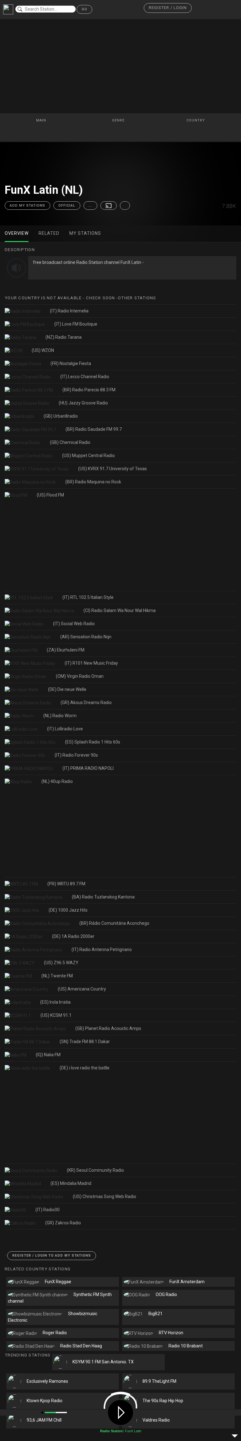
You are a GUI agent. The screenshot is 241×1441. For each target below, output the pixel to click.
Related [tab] (49, 233)
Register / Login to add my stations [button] (51, 1255)
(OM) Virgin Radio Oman (80, 676)
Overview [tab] (17, 233)
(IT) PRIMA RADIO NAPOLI (88, 768)
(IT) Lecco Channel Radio (84, 376)
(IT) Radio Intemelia (69, 310)
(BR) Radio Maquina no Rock (93, 481)
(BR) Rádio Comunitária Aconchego (114, 923)
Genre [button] (119, 120)
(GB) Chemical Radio (70, 442)
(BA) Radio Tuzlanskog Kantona (103, 896)
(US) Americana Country (82, 988)
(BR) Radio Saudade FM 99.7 (94, 429)
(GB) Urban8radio (61, 416)
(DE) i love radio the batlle (85, 1067)
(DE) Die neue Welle (67, 689)
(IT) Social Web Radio (74, 623)
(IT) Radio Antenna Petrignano (102, 949)
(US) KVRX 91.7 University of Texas (112, 468)
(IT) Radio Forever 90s (76, 755)
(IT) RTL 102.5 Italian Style (88, 597)
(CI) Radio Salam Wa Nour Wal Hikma (119, 610)
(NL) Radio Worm (60, 715)
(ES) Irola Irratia (55, 1002)
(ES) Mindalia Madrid (71, 1183)
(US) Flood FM (50, 494)
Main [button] (41, 120)
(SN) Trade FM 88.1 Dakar (85, 1041)
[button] (168, 8)
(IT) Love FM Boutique (75, 324)
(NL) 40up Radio (57, 781)
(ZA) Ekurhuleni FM (65, 649)
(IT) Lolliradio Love (65, 728)
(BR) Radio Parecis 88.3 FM (88, 389)
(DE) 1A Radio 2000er (73, 936)
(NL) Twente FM (57, 975)
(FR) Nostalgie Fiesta (71, 363)
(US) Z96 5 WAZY (61, 962)
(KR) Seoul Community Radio (95, 1170)
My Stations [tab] (85, 233)
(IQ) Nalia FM (48, 1054)
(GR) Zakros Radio (63, 1222)
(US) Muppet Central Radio (88, 455)
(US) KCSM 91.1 (56, 1015)
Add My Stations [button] (27, 205)
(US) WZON (43, 350)
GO (84, 9)
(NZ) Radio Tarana (64, 337)
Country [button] (196, 120)
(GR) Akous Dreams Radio (86, 702)
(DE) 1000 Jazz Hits (68, 910)
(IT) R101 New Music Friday (91, 663)
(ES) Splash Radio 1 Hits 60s (92, 741)
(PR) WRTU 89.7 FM (66, 883)
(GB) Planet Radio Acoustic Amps (108, 1028)
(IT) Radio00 (47, 1209)
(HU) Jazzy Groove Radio (83, 402)
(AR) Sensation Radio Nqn (85, 636)
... (90, 205)
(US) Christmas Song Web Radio (104, 1196)
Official (66, 205)
